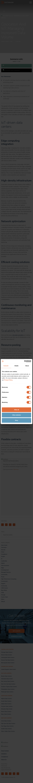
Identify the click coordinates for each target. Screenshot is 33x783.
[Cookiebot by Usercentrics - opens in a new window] (24, 361)
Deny (16, 420)
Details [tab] (17, 365)
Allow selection (16, 415)
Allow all (16, 409)
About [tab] (27, 365)
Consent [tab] (6, 365)
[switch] (29, 392)
